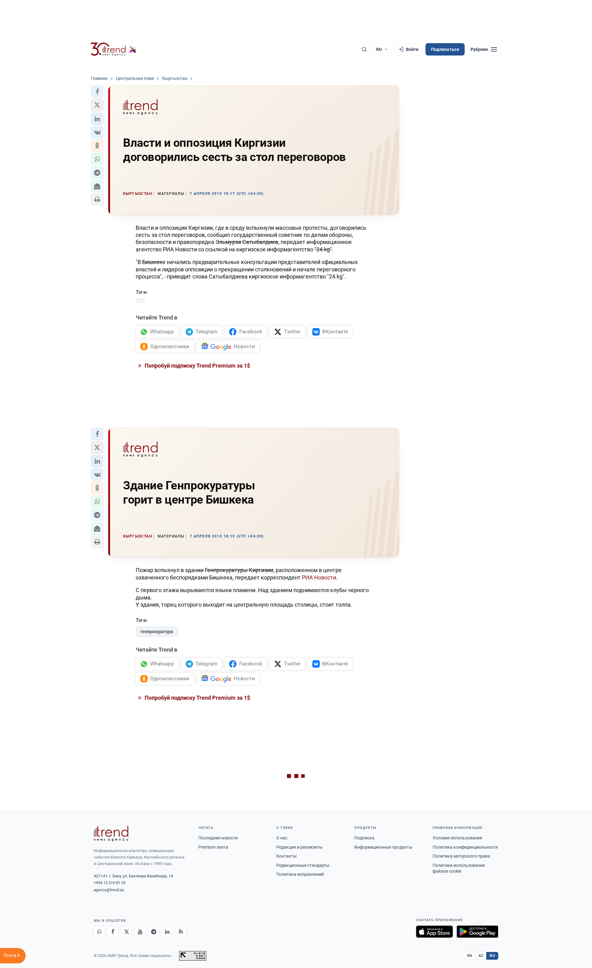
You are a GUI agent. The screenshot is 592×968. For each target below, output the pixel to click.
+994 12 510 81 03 (109, 882)
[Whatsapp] (99, 931)
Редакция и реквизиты (299, 847)
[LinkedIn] (167, 931)
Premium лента (213, 847)
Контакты (286, 856)
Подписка (364, 837)
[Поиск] (364, 49)
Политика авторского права (461, 856)
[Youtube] (140, 931)
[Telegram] (153, 931)
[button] (97, 91)
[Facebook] (112, 931)
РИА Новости (319, 577)
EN (469, 956)
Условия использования (457, 837)
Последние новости (218, 837)
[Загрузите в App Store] (434, 931)
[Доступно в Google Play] (477, 931)
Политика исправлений (300, 874)
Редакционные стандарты (302, 865)
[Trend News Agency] (111, 833)
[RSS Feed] (180, 931)
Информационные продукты (383, 847)
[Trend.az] (114, 49)
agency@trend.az (109, 890)
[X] (126, 931)
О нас (281, 837)
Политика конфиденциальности (465, 847)
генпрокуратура (156, 631)
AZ (481, 956)
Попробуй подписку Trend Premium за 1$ (196, 365)
